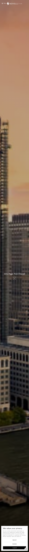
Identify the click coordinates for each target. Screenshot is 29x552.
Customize (14, 543)
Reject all (14, 540)
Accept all (14, 547)
